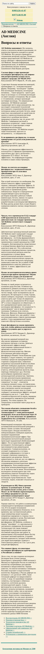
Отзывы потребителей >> (15, 632)
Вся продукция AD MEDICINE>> (19, 618)
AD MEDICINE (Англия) (26, 24)
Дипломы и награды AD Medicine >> (20, 626)
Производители (8, 24)
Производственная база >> (16, 620)
